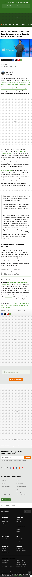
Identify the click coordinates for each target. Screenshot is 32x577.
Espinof (18, 531)
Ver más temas (6, 499)
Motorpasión (19, 538)
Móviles (5, 24)
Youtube (13, 467)
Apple (17, 480)
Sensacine (18, 529)
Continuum (8, 297)
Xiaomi (3, 483)
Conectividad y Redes (21, 494)
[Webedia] (5, 512)
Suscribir (27, 457)
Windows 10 (22, 310)
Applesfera (4, 523)
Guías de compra (6, 486)
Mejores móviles (16, 446)
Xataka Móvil (5, 521)
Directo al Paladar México (8, 566)
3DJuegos (18, 519)
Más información (18, 575)
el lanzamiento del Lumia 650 (16, 282)
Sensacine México (20, 562)
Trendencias (4, 548)
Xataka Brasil (5, 562)
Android (4, 489)
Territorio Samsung (21, 486)
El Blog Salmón (19, 548)
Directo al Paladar (6, 538)
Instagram (16, 467)
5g (17, 489)
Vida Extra (18, 521)
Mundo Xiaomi (5, 528)
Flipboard (18, 60)
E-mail (21, 60)
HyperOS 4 (29, 24)
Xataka (3, 519)
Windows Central (6, 170)
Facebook (13, 60)
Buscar (30, 505)
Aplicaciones (19, 483)
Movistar (4, 480)
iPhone (3, 492)
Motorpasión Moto (20, 541)
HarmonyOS (11, 24)
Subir (26, 511)
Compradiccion (5, 552)
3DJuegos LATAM (20, 560)
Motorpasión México (21, 566)
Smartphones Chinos (7, 494)
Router (18, 24)
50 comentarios (7, 60)
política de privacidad (21, 460)
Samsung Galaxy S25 (27, 446)
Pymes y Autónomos (21, 550)
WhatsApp (19, 492)
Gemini (23, 24)
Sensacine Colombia (21, 564)
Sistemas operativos (12, 310)
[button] (9, 72)
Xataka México (5, 560)
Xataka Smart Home (6, 526)
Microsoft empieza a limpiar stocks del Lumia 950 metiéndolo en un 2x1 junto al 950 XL (15, 305)
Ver (17, 379)
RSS (19, 467)
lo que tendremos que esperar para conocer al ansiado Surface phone (15, 87)
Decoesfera (4, 550)
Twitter (16, 60)
